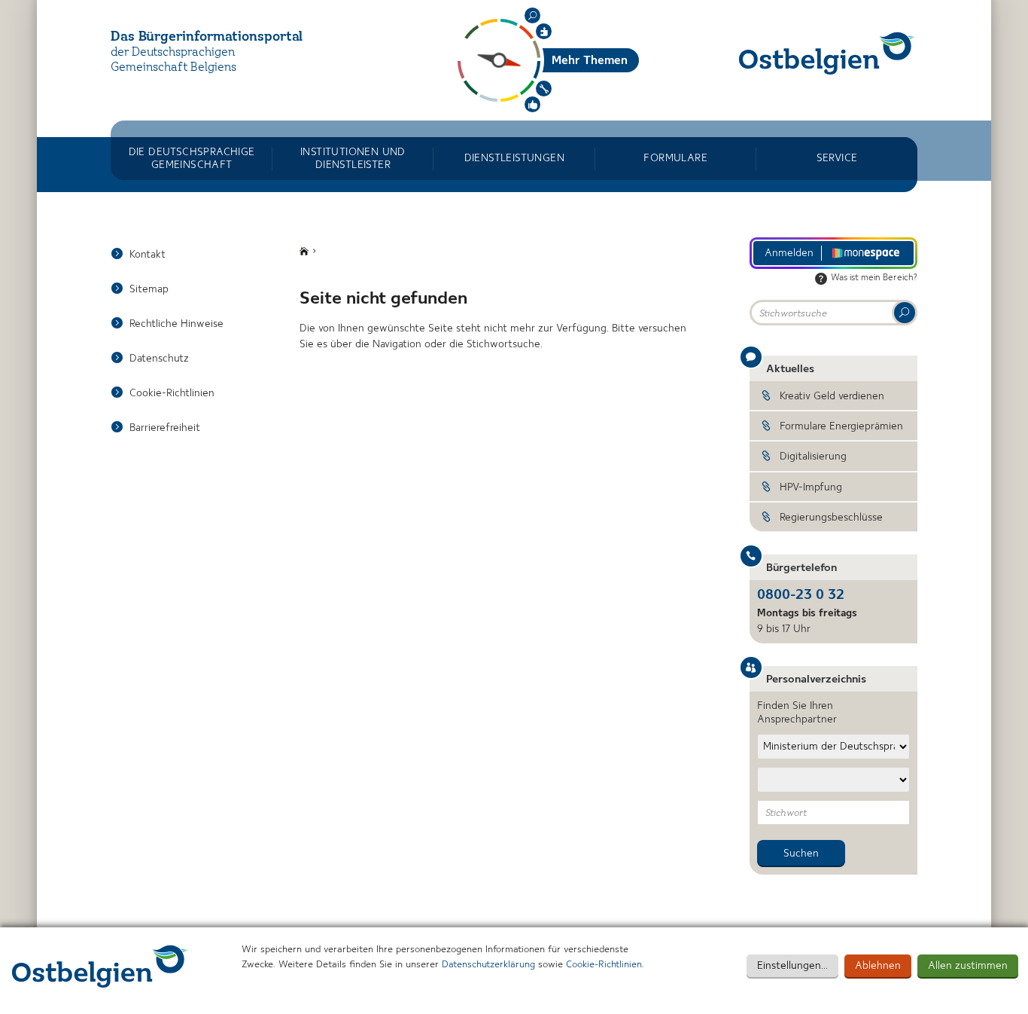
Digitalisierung (813, 456)
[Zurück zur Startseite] (827, 53)
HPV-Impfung (811, 487)
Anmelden (789, 253)
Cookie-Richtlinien (604, 965)
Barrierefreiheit (164, 428)
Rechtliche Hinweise (176, 324)
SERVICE (837, 158)
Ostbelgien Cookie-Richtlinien (100, 966)
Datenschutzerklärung (488, 965)
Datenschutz (159, 358)
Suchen (532, 15)
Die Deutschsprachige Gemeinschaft (192, 158)
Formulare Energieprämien (841, 426)
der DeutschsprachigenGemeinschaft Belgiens (173, 61)
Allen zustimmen (968, 966)
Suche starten (904, 312)
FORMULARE (675, 158)
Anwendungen (544, 88)
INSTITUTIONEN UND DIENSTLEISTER (353, 158)
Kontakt (147, 254)
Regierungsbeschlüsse (831, 517)
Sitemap (149, 289)
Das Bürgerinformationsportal (207, 37)
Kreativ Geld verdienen (832, 396)
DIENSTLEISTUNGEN (514, 158)
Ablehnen (878, 966)
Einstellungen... (792, 966)
